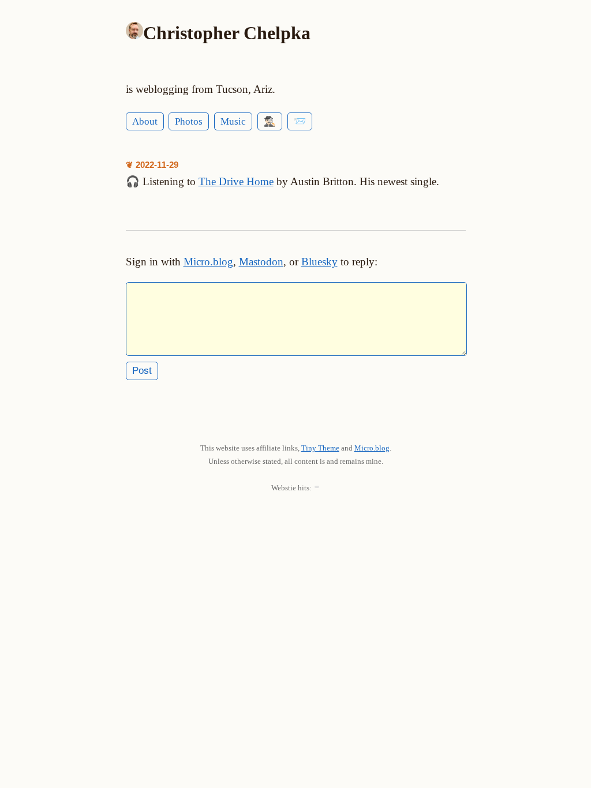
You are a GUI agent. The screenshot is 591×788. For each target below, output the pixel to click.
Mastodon (261, 262)
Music (233, 121)
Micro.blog (208, 262)
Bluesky (319, 262)
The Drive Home (236, 181)
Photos (189, 121)
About (145, 121)
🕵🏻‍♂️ (270, 121)
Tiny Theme (320, 448)
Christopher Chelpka (227, 32)
